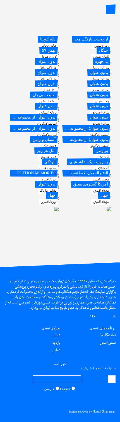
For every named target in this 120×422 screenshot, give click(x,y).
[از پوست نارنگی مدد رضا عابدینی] (87, 53)
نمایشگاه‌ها (108, 335)
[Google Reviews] (61, 400)
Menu (111, 9)
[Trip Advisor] (55, 400)
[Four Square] (50, 400)
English (65, 389)
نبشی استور (108, 342)
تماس (56, 350)
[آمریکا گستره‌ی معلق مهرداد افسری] (87, 199)
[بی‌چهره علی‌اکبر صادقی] (87, 76)
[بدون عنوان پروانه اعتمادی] (87, 120)
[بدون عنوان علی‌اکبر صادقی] (35, 76)
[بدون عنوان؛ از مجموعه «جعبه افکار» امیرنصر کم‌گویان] (87, 154)
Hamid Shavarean (104, 411)
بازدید (56, 342)
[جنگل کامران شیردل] (87, 65)
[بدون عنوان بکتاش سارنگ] (35, 199)
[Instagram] (71, 400)
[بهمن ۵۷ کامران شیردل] (35, 65)
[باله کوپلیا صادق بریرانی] (35, 53)
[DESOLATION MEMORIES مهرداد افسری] (35, 187)
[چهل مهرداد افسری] (87, 210)
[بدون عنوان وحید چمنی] (87, 109)
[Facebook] (66, 400)
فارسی (49, 389)
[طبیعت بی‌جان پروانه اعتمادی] (35, 109)
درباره (56, 335)
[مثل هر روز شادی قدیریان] (35, 165)
